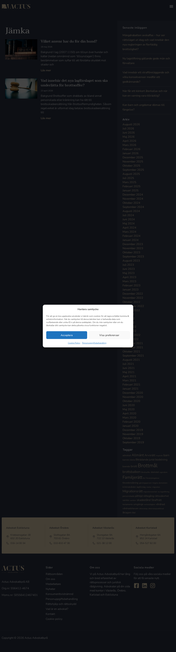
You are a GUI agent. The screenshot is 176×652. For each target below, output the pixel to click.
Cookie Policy (74, 343)
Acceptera (67, 335)
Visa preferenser (109, 335)
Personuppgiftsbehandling (94, 343)
